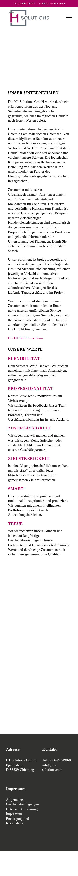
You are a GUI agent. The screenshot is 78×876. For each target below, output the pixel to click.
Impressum (14, 814)
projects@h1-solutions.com (28, 676)
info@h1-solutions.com (52, 3)
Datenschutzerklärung (22, 809)
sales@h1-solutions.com (25, 694)
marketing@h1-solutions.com (29, 708)
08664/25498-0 (19, 614)
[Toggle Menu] (69, 16)
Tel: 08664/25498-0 (24, 3)
